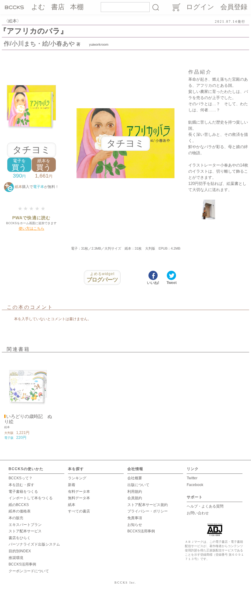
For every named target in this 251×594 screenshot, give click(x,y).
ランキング (77, 478)
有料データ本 (79, 491)
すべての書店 (79, 511)
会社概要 (134, 478)
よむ (38, 7)
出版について (138, 485)
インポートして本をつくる (31, 498)
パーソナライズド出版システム (34, 544)
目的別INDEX (20, 551)
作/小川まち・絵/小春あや (39, 43)
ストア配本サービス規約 (147, 505)
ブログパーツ (102, 277)
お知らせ (134, 525)
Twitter (192, 478)
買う (19, 164)
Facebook (195, 485)
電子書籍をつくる (23, 491)
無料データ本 (79, 498)
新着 (71, 485)
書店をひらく (20, 538)
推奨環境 (16, 558)
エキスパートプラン (25, 525)
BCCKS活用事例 (22, 564)
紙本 (71, 505)
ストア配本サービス (25, 531)
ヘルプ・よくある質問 (205, 506)
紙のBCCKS (19, 505)
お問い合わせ (198, 513)
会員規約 (134, 498)
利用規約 (134, 491)
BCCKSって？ (20, 478)
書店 (58, 7)
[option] (28, 399)
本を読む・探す (21, 485)
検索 (155, 7)
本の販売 (16, 518)
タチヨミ (32, 150)
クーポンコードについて (29, 571)
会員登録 (233, 7)
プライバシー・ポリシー (147, 511)
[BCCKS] (15, 7)
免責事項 (134, 518)
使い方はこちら (31, 228)
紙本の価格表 (20, 511)
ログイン (200, 7)
